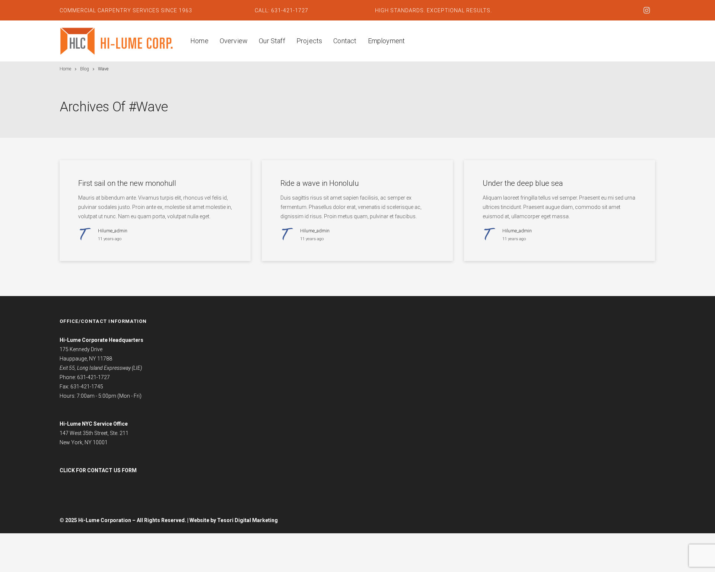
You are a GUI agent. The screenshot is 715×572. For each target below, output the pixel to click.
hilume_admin (112, 230)
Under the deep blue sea (523, 183)
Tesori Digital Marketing (247, 520)
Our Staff (272, 41)
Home (199, 41)
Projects (309, 41)
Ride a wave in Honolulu (319, 183)
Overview (234, 41)
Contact (344, 41)
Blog (84, 69)
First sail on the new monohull (127, 183)
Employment (386, 41)
